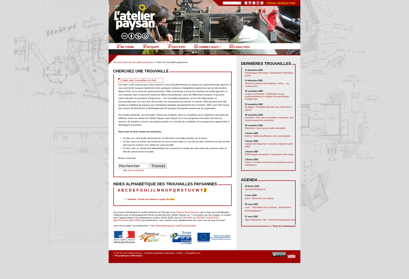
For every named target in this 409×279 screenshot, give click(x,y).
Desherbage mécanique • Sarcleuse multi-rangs (269, 154)
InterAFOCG (213, 217)
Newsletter (286, 3)
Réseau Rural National (187, 212)
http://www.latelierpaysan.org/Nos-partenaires (173, 225)
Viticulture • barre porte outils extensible (265, 128)
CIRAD (137, 220)
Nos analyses (239, 47)
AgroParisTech (120, 220)
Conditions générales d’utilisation (159, 253)
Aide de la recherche (133, 170)
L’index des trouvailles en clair (138, 80)
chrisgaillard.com (193, 253)
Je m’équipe (151, 47)
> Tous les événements (283, 226)
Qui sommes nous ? (207, 47)
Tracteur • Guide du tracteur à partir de (150, 199)
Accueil (117, 62)
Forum (271, 3)
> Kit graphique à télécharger (127, 255)
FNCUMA (187, 217)
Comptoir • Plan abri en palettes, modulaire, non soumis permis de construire (269, 119)
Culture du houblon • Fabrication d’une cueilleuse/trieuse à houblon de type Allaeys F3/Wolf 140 (267, 97)
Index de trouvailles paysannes (138, 62)
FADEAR (200, 217)
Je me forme (125, 47)
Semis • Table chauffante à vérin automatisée (268, 136)
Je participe (176, 47)
